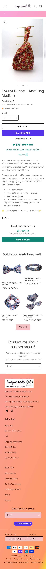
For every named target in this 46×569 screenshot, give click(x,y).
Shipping (14, 104)
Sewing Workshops (13, 484)
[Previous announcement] (4, 13)
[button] (4, 6)
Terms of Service (12, 458)
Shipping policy (11, 562)
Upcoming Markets (13, 489)
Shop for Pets (10, 473)
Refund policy (35, 559)
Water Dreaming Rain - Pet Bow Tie (11, 284)
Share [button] (6, 218)
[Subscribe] (38, 366)
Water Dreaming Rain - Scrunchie (10, 316)
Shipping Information (13, 442)
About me (9, 425)
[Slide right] (28, 86)
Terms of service (37, 562)
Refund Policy (10, 447)
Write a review (23, 240)
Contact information (21, 559)
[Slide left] (17, 86)
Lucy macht (22, 556)
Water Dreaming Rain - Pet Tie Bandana (33, 316)
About (7, 495)
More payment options (23, 139)
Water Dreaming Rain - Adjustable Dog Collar (31, 279)
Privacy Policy (11, 452)
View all (23, 327)
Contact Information (13, 431)
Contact (8, 500)
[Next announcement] (41, 13)
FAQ (6, 436)
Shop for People (11, 479)
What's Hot (9, 468)
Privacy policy (24, 562)
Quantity (5, 113)
